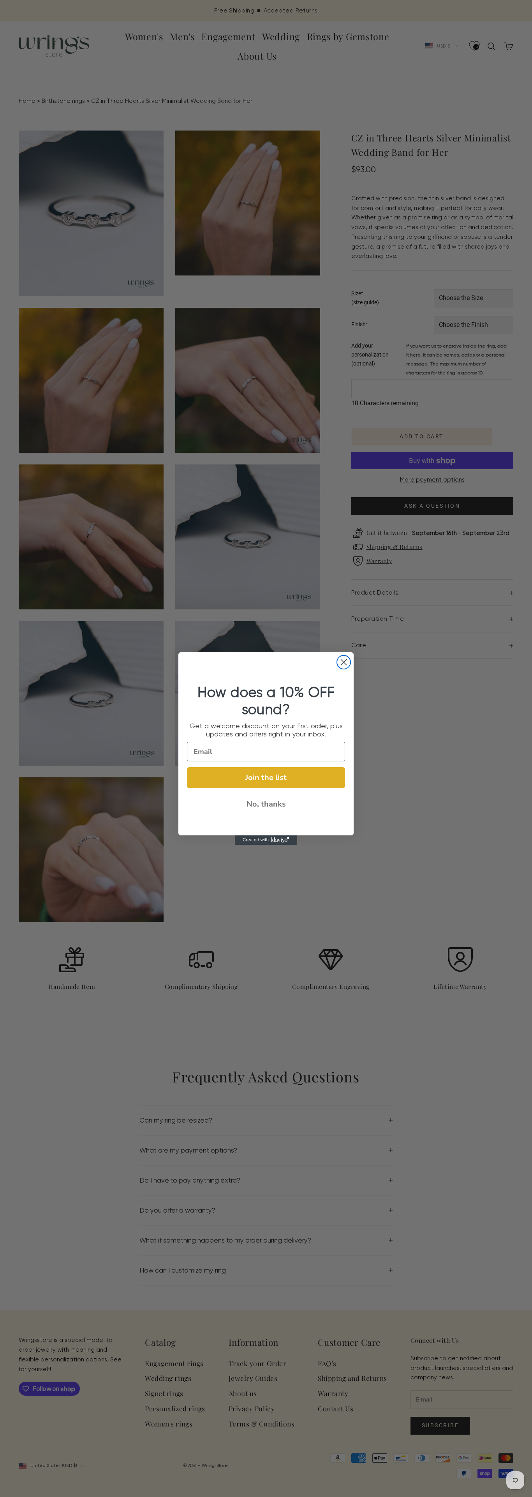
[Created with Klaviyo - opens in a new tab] (266, 840)
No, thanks (266, 804)
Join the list (266, 777)
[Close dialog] (344, 662)
